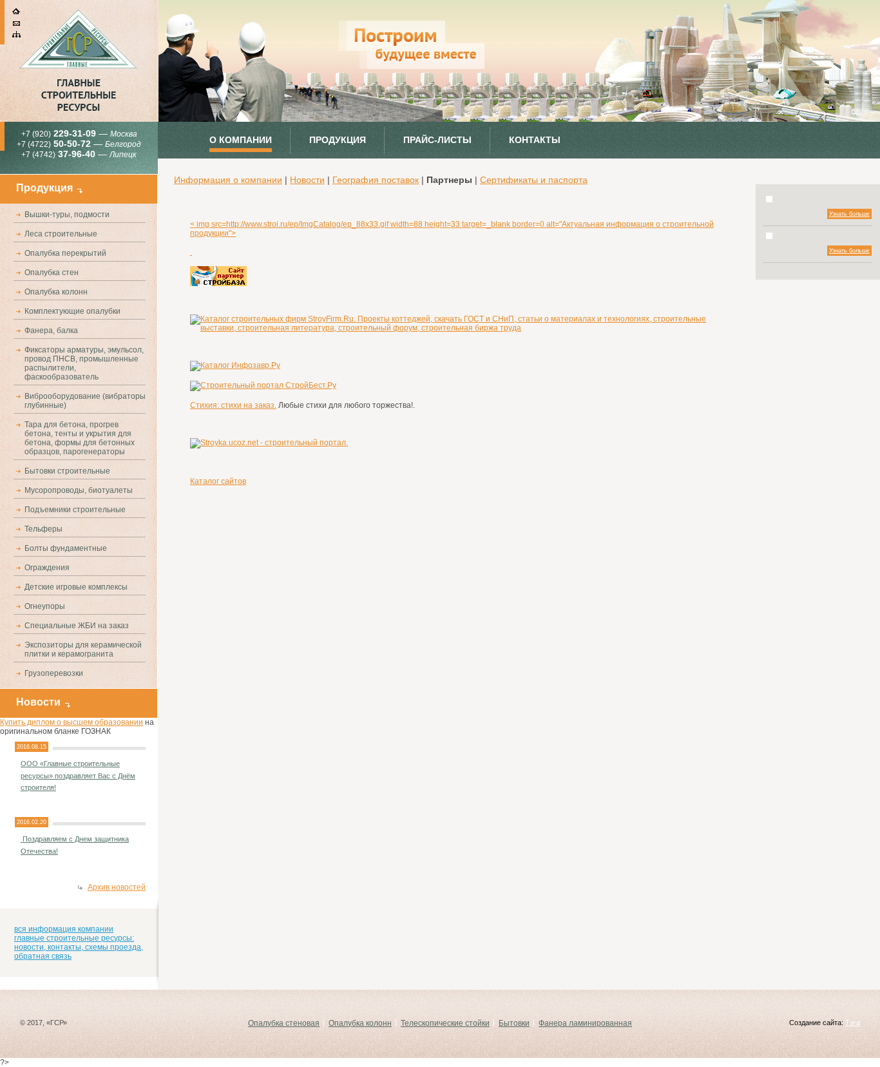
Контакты (534, 140)
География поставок (375, 180)
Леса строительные (60, 233)
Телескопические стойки (445, 1023)
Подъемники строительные (75, 509)
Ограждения (47, 567)
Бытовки (514, 1023)
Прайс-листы (437, 140)
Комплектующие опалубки (72, 311)
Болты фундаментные (65, 548)
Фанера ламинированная (585, 1023)
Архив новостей (117, 887)
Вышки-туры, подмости (67, 214)
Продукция (337, 140)
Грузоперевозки (53, 673)
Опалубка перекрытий (65, 253)
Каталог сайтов (218, 481)
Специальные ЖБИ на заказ (76, 625)
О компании (240, 140)
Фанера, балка (51, 330)
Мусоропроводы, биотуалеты (78, 490)
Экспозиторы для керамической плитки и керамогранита (83, 649)
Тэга (852, 1022)
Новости (307, 180)
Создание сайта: (816, 1022)
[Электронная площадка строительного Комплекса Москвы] (191, 251)
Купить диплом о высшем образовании (71, 722)
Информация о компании (228, 180)
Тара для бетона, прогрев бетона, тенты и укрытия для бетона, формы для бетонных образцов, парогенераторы (79, 438)
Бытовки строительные (67, 471)
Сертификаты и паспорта (534, 180)
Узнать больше (849, 214)
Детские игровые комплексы (76, 586)
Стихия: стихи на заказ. (233, 405)
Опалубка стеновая (284, 1023)
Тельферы (43, 529)
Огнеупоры (44, 606)
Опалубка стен (51, 272)
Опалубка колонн (56, 291)
